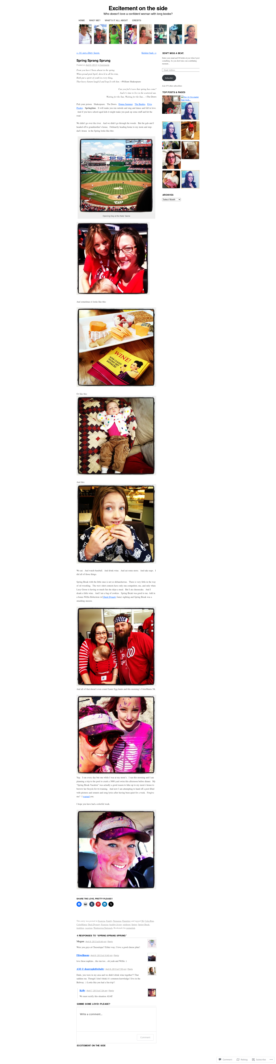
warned (86, 796)
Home (82, 20)
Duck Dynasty (109, 596)
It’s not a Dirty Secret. (88, 52)
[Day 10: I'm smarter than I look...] (190, 98)
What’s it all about (116, 20)
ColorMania (82, 924)
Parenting (126, 920)
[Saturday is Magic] (171, 179)
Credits (136, 20)
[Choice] (190, 179)
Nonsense (117, 920)
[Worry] (171, 160)
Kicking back (149, 52)
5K (142, 920)
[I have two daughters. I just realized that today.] (190, 111)
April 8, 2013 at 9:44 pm (96, 941)
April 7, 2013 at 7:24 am (97, 990)
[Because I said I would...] (190, 150)
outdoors (126, 924)
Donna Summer (126, 104)
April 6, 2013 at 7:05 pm (116, 969)
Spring (134, 924)
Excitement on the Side (91, 1045)
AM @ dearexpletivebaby (90, 969)
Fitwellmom (83, 955)
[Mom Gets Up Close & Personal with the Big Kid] (190, 130)
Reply (110, 941)
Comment (145, 1037)
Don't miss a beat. (173, 53)
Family (109, 920)
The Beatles (140, 104)
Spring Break (144, 924)
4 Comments (103, 65)
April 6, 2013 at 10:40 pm (101, 955)
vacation (88, 927)
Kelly (82, 990)
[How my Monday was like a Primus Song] (171, 130)
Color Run (149, 920)
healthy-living (115, 924)
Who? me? (94, 20)
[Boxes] (171, 104)
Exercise (101, 920)
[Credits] (171, 145)
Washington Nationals (103, 927)
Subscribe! (169, 78)
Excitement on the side (138, 8)
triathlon (80, 927)
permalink (130, 927)
